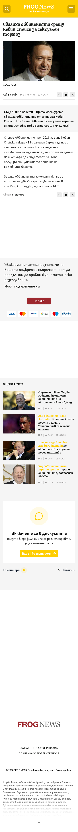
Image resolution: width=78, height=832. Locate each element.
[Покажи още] (39, 822)
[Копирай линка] (59, 94)
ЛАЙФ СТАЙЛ (10, 94)
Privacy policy (63, 770)
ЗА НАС (24, 748)
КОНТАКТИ (38, 748)
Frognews (18, 195)
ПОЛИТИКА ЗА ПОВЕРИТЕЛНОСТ (39, 753)
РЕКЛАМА (52, 748)
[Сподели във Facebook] (65, 94)
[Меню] (71, 9)
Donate (39, 301)
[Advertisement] (39, 648)
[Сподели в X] (72, 94)
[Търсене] (7, 9)
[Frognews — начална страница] (39, 724)
